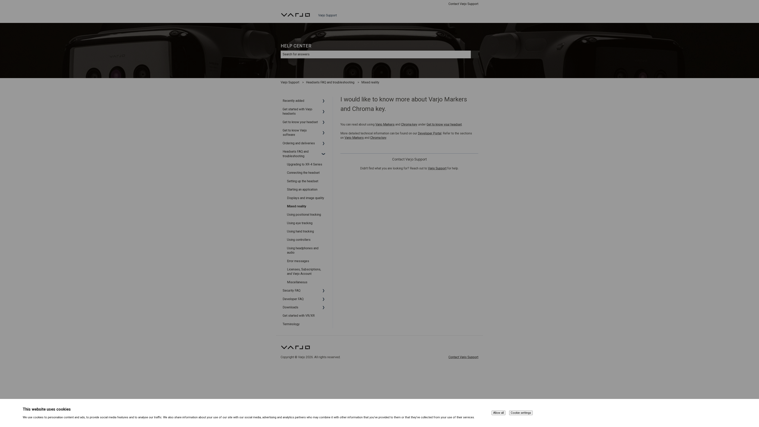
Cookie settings (521, 413)
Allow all (498, 413)
